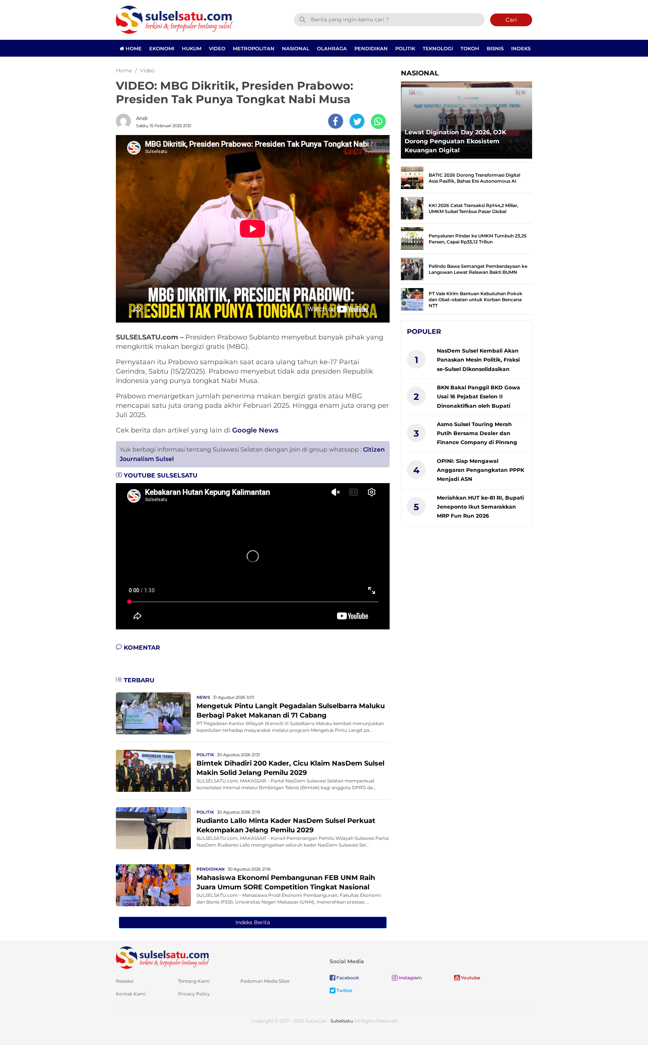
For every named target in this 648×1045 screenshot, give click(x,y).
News (203, 697)
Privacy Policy (194, 994)
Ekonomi (161, 48)
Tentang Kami (194, 981)
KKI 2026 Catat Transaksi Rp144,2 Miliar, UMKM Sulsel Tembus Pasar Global (473, 208)
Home (133, 48)
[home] (163, 957)
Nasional (295, 48)
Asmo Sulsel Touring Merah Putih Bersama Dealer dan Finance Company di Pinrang (477, 433)
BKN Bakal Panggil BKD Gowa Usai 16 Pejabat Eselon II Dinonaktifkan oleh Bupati (478, 396)
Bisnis (495, 48)
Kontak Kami (131, 994)
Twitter (343, 990)
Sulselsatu (341, 1021)
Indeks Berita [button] (253, 922)
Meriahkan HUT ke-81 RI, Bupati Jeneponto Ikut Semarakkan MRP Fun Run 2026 (480, 506)
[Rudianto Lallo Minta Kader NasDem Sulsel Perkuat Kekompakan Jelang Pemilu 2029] (153, 827)
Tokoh (469, 48)
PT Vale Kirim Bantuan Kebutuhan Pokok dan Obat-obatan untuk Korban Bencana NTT (475, 299)
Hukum (191, 48)
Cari (511, 19)
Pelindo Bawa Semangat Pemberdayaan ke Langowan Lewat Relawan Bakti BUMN (478, 269)
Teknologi (438, 48)
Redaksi (125, 981)
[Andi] (125, 121)
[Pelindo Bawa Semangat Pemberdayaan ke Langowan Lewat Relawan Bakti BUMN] (412, 268)
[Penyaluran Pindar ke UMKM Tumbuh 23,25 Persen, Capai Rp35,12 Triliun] (412, 238)
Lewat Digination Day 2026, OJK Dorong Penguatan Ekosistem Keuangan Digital (455, 141)
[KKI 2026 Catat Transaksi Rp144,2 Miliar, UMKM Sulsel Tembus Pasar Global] (412, 207)
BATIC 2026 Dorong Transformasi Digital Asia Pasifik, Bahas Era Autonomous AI (474, 178)
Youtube (470, 977)
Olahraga (332, 48)
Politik (405, 48)
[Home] (174, 19)
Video (217, 48)
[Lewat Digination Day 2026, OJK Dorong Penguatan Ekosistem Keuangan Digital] (466, 118)
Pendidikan (371, 48)
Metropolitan (253, 48)
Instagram (410, 977)
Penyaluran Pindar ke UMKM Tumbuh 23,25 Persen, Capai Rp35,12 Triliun (477, 239)
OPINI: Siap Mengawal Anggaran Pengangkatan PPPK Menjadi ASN (480, 470)
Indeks (521, 48)
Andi (142, 118)
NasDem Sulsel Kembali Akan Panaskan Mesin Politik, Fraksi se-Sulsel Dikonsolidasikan (478, 359)
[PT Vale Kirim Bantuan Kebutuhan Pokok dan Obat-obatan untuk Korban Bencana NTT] (412, 298)
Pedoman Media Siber (265, 981)
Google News (255, 430)
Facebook (347, 977)
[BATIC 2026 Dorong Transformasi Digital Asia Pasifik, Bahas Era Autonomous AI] (412, 177)
